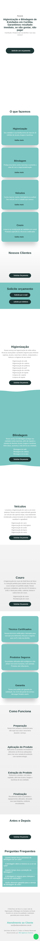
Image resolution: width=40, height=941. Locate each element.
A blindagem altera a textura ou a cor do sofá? (20, 865)
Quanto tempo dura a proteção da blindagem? (17, 871)
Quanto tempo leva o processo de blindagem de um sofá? (17, 859)
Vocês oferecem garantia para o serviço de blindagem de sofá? (20, 883)
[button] (3, 264)
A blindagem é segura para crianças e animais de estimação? (19, 877)
